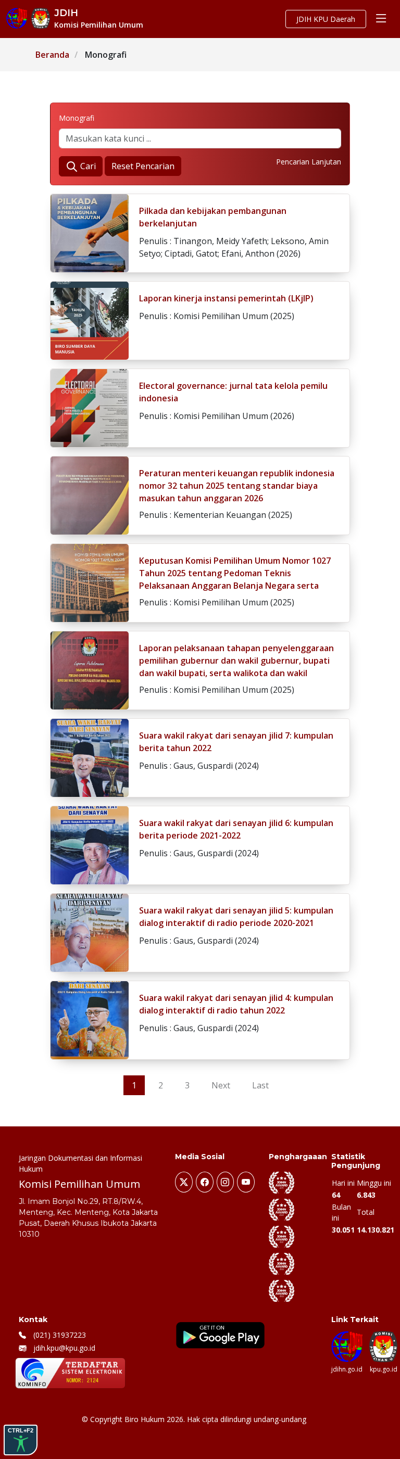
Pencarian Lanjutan (308, 162)
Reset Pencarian (142, 166)
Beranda (52, 54)
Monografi (76, 118)
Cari (87, 166)
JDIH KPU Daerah (325, 19)
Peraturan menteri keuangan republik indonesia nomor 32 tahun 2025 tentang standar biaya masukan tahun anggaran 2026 (236, 485)
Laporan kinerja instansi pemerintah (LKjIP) (226, 298)
